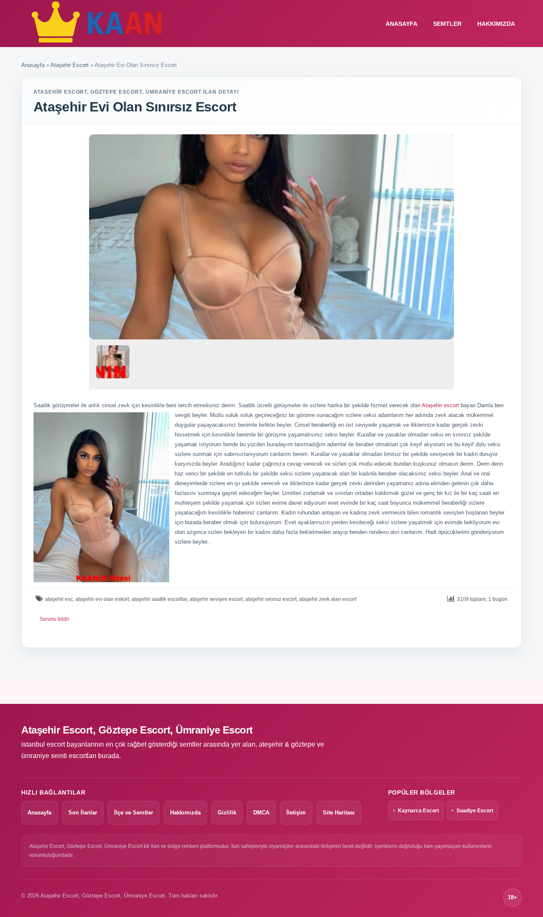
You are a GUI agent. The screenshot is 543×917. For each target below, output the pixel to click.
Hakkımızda (496, 23)
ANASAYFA (401, 23)
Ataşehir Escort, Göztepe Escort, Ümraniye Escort (137, 730)
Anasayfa (33, 65)
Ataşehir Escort (69, 65)
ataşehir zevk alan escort (327, 599)
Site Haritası (339, 812)
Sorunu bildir (54, 619)
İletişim (296, 812)
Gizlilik (227, 812)
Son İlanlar (82, 812)
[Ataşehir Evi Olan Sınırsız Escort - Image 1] (112, 365)
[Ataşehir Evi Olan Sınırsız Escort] (271, 236)
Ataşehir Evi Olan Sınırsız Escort (135, 106)
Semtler (447, 23)
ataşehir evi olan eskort (102, 599)
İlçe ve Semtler (133, 812)
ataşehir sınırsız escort (271, 599)
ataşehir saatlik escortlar (159, 599)
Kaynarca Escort (418, 811)
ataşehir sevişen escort (216, 599)
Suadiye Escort (474, 811)
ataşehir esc (59, 599)
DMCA (261, 812)
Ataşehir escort (440, 405)
